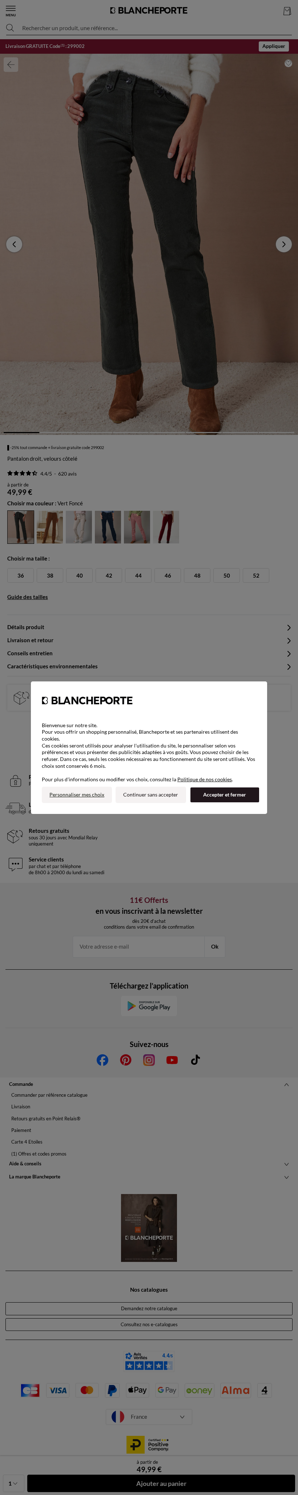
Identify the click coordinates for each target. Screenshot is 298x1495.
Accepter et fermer (224, 794)
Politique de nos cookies (204, 779)
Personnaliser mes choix (76, 794)
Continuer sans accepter (150, 794)
